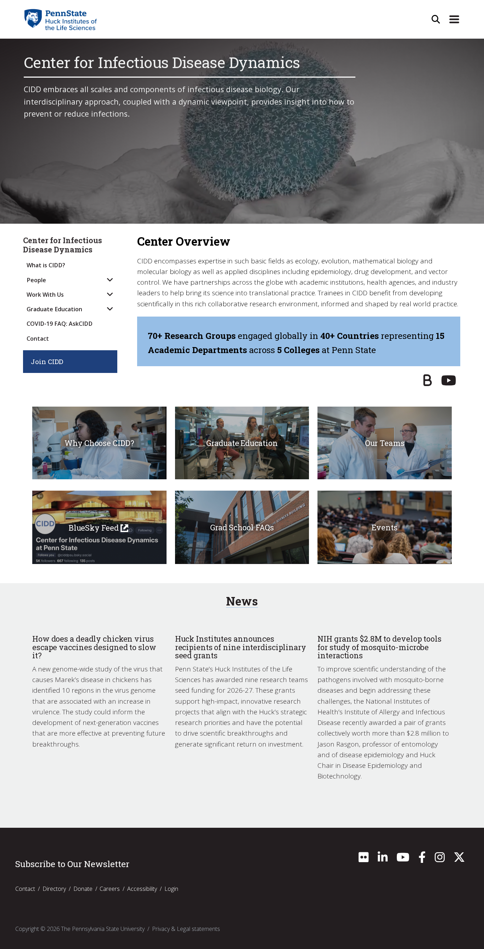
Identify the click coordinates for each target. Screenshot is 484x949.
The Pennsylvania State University (103, 929)
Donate (82, 889)
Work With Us (45, 294)
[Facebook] (422, 859)
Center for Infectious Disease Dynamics (62, 245)
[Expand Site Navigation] (454, 19)
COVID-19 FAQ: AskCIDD (59, 324)
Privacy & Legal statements (186, 929)
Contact (38, 338)
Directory (54, 889)
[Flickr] (363, 859)
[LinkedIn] (383, 859)
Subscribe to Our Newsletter (72, 864)
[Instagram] (440, 859)
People (36, 280)
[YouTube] (448, 382)
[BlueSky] (427, 382)
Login (171, 889)
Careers (110, 889)
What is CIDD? (46, 265)
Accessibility (142, 889)
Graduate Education (54, 309)
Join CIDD (47, 361)
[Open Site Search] (435, 19)
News (242, 601)
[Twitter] (459, 859)
